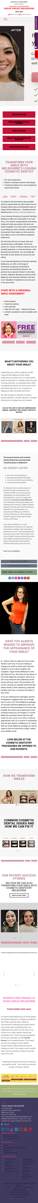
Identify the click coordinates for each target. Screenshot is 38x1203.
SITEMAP (8, 1187)
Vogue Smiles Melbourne (11, 210)
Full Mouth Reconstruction (10, 1152)
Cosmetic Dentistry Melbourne (23, 212)
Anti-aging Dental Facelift (27, 1164)
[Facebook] (9, 578)
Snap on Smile (26, 1168)
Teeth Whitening (9, 1171)
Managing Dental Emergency (11, 1136)
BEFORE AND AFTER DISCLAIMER (20, 1192)
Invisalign (6, 1145)
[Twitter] (12, 578)
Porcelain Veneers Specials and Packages (28, 1160)
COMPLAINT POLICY (20, 1197)
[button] (3, 797)
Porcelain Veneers (10, 1159)
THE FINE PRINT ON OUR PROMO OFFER (20, 1194)
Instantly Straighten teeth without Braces (14, 1147)
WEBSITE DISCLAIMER (20, 1189)
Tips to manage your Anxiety (11, 1138)
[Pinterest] (25, 578)
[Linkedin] (22, 578)
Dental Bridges (7, 1150)
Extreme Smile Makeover (8, 1162)
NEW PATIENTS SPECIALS (26, 1171)
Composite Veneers (10, 1168)
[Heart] (28, 578)
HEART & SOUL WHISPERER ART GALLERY (27, 1176)
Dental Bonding (9, 1166)
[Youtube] (16, 578)
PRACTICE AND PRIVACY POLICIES (23, 1187)
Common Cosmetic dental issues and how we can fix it (19, 823)
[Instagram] (19, 578)
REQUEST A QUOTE (36, 40)
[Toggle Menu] (5, 19)
